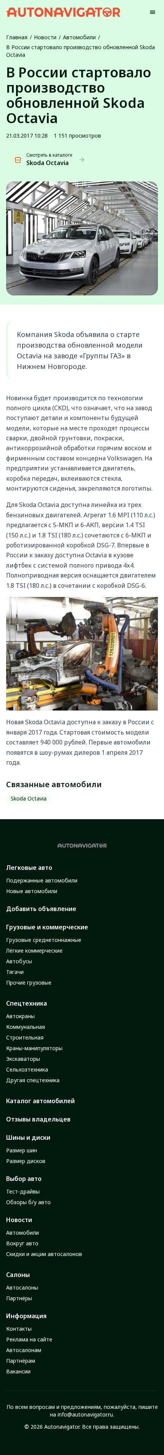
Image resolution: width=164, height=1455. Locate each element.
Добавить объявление (41, 909)
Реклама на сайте (29, 1339)
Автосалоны (22, 1287)
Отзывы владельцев (38, 1119)
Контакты (19, 1328)
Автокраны (20, 1016)
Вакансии (18, 1371)
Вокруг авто (22, 1243)
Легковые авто (29, 867)
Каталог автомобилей (40, 1101)
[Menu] (152, 12)
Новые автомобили (31, 891)
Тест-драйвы (23, 1191)
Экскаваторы (23, 1058)
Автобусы (19, 961)
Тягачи (15, 971)
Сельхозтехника (27, 1069)
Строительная (24, 1037)
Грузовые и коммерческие (47, 927)
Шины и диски (28, 1137)
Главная (16, 37)
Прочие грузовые (28, 982)
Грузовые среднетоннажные (43, 939)
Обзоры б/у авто (28, 1202)
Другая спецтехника (32, 1080)
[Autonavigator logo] (63, 12)
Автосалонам (23, 1350)
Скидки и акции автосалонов (44, 1254)
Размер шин (21, 1150)
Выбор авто (24, 1178)
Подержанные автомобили (41, 880)
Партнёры (19, 1298)
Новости (45, 37)
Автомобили (79, 37)
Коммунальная (25, 1026)
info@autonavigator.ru (85, 1414)
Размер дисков (25, 1161)
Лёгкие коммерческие (34, 950)
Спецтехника (26, 1003)
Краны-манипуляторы (34, 1048)
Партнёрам (20, 1360)
